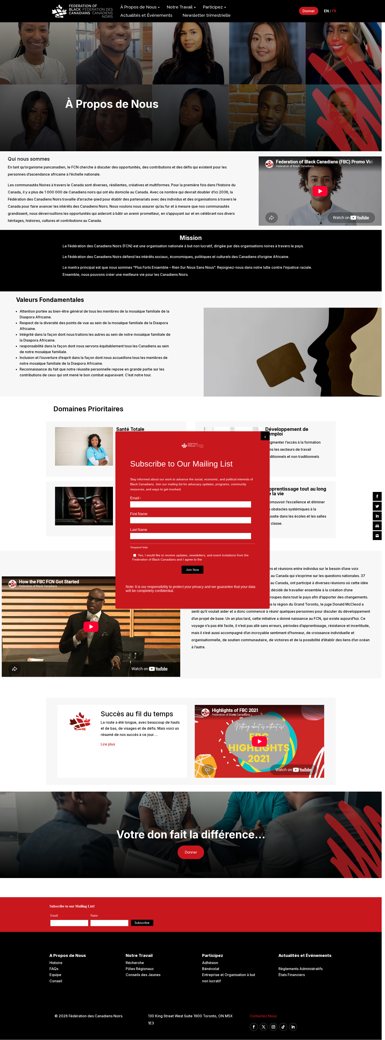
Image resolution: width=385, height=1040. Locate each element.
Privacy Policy (212, 559)
